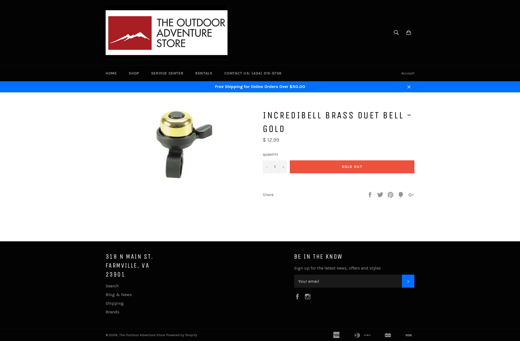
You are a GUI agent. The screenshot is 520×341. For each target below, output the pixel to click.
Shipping (115, 303)
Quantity (270, 155)
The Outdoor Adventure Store (142, 335)
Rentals (203, 73)
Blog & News (119, 294)
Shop (134, 73)
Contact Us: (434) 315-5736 (253, 73)
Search (112, 285)
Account (407, 73)
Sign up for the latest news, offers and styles (337, 268)
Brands (112, 311)
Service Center (167, 73)
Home (111, 73)
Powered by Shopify (181, 335)
